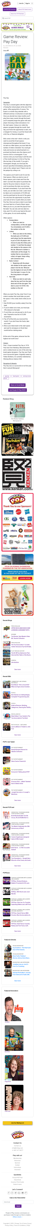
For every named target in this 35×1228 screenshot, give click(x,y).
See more (17, 669)
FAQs (28, 1225)
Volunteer (17, 1169)
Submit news (17, 1184)
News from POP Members (17, 13)
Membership (18, 1158)
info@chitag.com (17, 1148)
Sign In (27, 3)
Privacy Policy (9, 1225)
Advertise (17, 1160)
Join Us (21, 3)
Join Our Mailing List (17, 1123)
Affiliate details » (17, 1217)
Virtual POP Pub (17, 1177)
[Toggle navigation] (32, 3)
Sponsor (17, 1163)
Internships (17, 1167)
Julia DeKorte (9, 45)
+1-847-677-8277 (17, 1150)
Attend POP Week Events (24, 9)
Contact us (17, 1146)
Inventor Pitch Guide (17, 1182)
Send (18, 1206)
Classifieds (17, 1180)
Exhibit (17, 1165)
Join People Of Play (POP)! (17, 390)
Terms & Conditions (20, 1225)
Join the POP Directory (9, 9)
